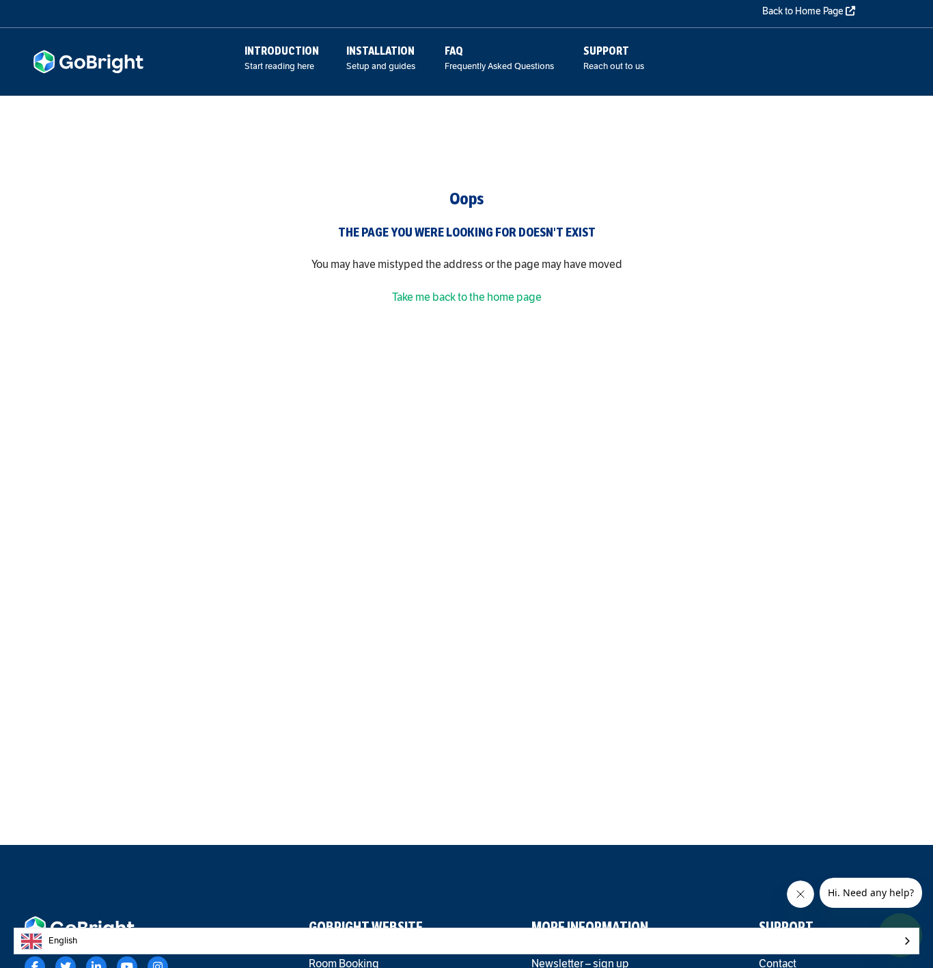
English (62, 940)
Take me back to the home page (467, 297)
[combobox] (466, 941)
